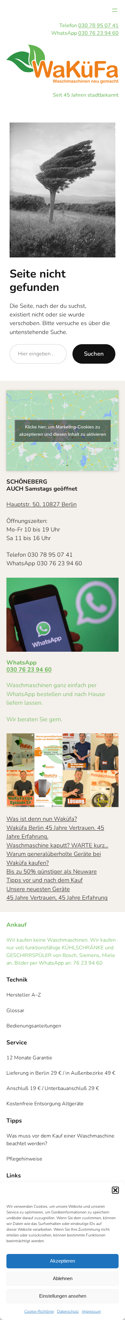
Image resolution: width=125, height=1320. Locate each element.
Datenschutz (68, 1311)
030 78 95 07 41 (98, 25)
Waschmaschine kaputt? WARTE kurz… (57, 845)
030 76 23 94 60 (98, 33)
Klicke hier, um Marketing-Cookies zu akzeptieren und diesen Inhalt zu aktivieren (62, 430)
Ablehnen (62, 1278)
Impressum (91, 1311)
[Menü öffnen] (115, 10)
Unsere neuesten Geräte (38, 889)
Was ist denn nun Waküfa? (41, 819)
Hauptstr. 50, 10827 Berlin (41, 504)
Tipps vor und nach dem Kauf (44, 880)
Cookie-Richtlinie (39, 1311)
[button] (115, 1190)
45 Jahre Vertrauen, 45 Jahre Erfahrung (57, 897)
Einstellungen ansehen (62, 1296)
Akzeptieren (62, 1261)
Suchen (94, 354)
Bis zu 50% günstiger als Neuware (51, 871)
